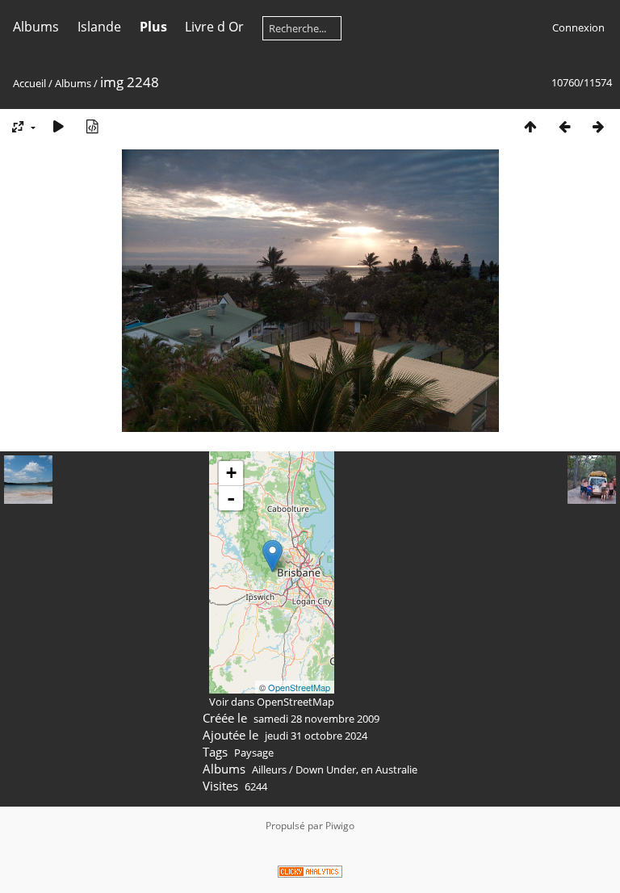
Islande (99, 27)
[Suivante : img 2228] (598, 126)
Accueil (29, 83)
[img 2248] (272, 555)
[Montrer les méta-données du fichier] (92, 126)
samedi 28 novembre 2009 (316, 718)
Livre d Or (214, 27)
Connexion (578, 27)
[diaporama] (58, 126)
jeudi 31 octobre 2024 (316, 735)
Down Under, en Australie (356, 769)
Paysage (254, 752)
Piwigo (339, 825)
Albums (36, 27)
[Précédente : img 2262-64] (564, 126)
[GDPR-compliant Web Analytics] (310, 874)
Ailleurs (269, 769)
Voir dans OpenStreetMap (271, 701)
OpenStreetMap (299, 687)
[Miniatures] (530, 126)
